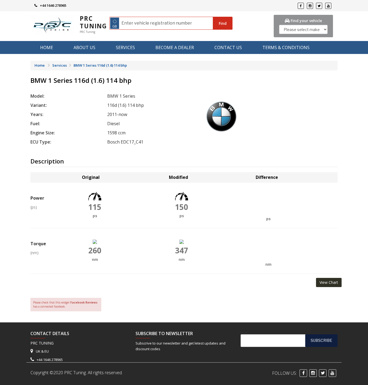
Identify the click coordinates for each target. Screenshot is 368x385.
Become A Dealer (174, 47)
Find (223, 23)
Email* (245, 332)
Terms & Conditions (286, 47)
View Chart (329, 282)
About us (84, 47)
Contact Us (228, 47)
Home (46, 47)
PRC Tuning (93, 22)
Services (125, 47)
